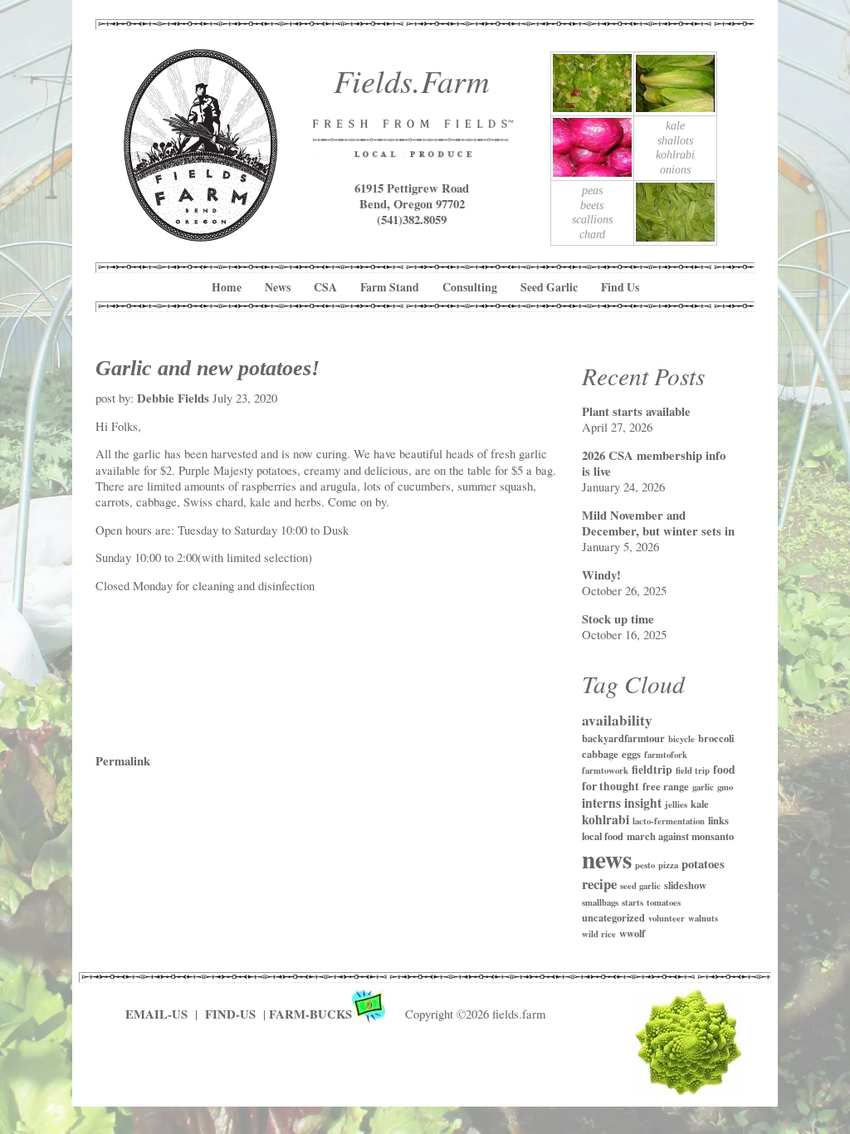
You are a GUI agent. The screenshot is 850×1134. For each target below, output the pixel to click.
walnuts (703, 918)
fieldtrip (652, 769)
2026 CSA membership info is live (653, 463)
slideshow (685, 884)
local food (602, 836)
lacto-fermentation (669, 821)
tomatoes (664, 902)
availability (617, 720)
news (607, 859)
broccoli (716, 738)
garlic (703, 787)
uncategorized (613, 917)
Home (227, 287)
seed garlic (640, 885)
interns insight (622, 803)
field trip (693, 770)
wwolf (632, 933)
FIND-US (232, 1014)
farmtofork (665, 754)
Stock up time (618, 619)
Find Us (620, 287)
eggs (631, 753)
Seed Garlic (549, 287)
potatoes (703, 863)
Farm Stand (389, 287)
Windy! (601, 575)
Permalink (122, 761)
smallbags (600, 902)
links (718, 820)
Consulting (469, 287)
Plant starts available (636, 411)
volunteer (666, 918)
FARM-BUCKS (310, 1014)
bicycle (681, 738)
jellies (676, 804)
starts (632, 902)
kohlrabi (605, 819)
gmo (725, 787)
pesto (645, 865)
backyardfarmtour (623, 738)
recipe (599, 883)
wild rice (599, 934)
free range (665, 786)
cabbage (600, 753)
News (278, 287)
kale (700, 803)
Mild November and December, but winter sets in (658, 523)
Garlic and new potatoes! (207, 367)
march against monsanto (680, 836)
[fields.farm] (201, 235)
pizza (668, 865)
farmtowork (605, 770)
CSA (325, 287)
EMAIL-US (156, 1014)
